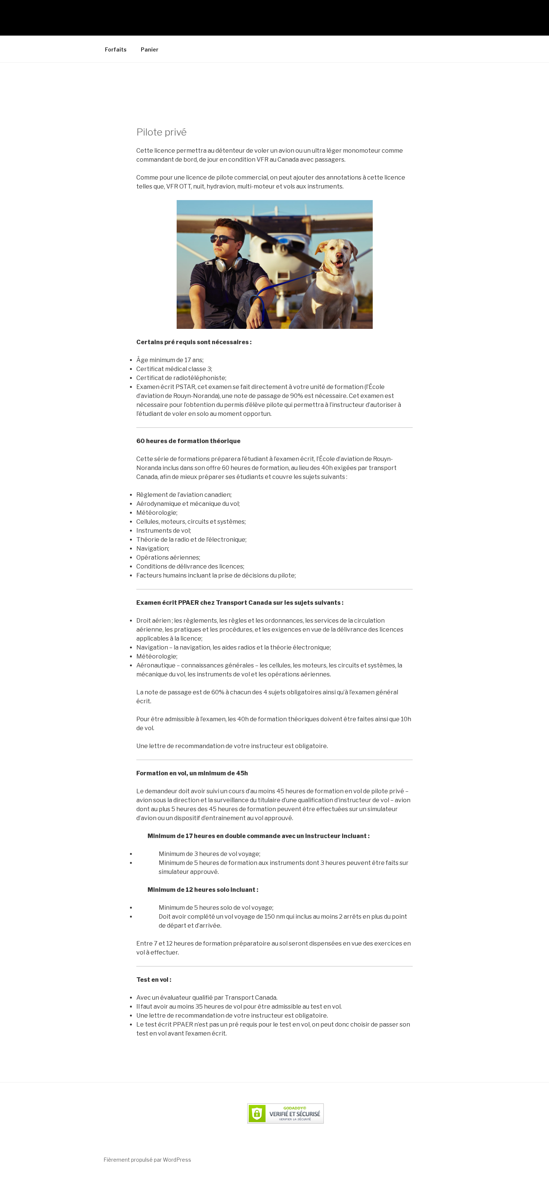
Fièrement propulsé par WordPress (147, 1159)
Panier (149, 49)
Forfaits (116, 49)
